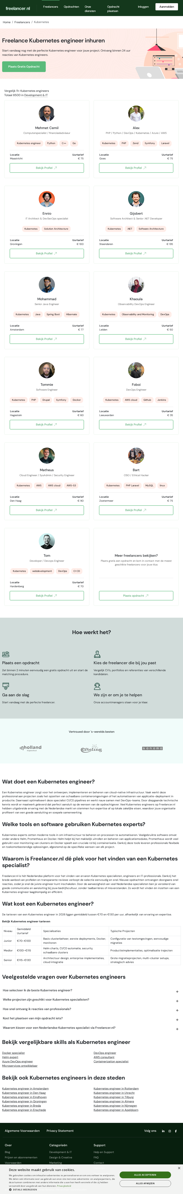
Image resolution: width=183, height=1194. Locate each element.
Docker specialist (13, 1053)
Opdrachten (71, 7)
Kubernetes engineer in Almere (114, 1101)
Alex (136, 128)
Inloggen (143, 7)
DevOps (164, 314)
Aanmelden (166, 7)
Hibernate (71, 314)
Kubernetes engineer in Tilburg (114, 1097)
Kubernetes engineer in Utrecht (114, 1093)
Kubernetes (108, 143)
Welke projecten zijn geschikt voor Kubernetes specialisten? (46, 999)
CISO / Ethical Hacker (136, 475)
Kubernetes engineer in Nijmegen (115, 1106)
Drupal (46, 399)
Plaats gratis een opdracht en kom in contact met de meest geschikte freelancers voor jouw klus (136, 562)
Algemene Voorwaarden (22, 1131)
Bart (136, 470)
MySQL (149, 485)
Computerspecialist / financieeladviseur (46, 133)
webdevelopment (42, 571)
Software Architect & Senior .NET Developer (136, 218)
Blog (7, 1152)
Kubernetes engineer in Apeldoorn (116, 1110)
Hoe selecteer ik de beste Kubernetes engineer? (37, 990)
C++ (64, 143)
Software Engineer (47, 389)
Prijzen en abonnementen (21, 1157)
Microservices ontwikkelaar (20, 1066)
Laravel (165, 143)
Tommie (47, 384)
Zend (135, 143)
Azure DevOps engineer (17, 1061)
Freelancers (50, 7)
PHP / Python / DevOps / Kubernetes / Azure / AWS (136, 133)
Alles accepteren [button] (145, 1174)
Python (51, 143)
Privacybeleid (64, 1185)
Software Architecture (151, 228)
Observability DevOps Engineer (136, 304)
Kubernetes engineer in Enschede (24, 1110)
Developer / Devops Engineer (47, 560)
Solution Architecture (56, 228)
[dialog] (91, 1179)
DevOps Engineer (136, 389)
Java (37, 314)
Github (147, 399)
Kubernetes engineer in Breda (21, 1106)
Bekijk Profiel (44, 168)
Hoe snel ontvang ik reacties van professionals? (37, 1009)
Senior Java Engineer (47, 304)
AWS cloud (131, 399)
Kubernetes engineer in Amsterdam (25, 1088)
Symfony (150, 143)
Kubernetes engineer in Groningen (24, 1101)
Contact (99, 1163)
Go (74, 143)
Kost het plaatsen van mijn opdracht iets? (33, 1018)
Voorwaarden (13, 1163)
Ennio (47, 213)
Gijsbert (136, 213)
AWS (38, 485)
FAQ (96, 1157)
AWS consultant (104, 1057)
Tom (47, 555)
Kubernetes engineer (29, 143)
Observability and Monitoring (138, 314)
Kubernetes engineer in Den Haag (24, 1093)
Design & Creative (60, 1157)
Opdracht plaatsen (113, 9)
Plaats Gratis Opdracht (24, 66)
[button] (62, 1189)
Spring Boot (53, 314)
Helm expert (10, 1057)
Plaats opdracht (133, 596)
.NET (129, 228)
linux (162, 485)
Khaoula (136, 299)
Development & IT (36, 95)
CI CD (76, 571)
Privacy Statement (60, 1131)
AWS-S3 (71, 485)
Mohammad (46, 299)
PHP (124, 143)
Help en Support (104, 1152)
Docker (77, 399)
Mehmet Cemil (47, 128)
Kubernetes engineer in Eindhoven (24, 1097)
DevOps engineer (105, 1053)
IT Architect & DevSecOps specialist (47, 218)
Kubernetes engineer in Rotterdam (116, 1088)
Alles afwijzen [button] (145, 1183)
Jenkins (161, 399)
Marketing (55, 1163)
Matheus (47, 470)
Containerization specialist (111, 1061)
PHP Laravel (132, 485)
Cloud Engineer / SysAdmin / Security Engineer (46, 475)
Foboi (136, 384)
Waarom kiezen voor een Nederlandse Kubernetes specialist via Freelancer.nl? (59, 1028)
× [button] (179, 1168)
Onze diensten (90, 9)
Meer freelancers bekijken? (136, 555)
